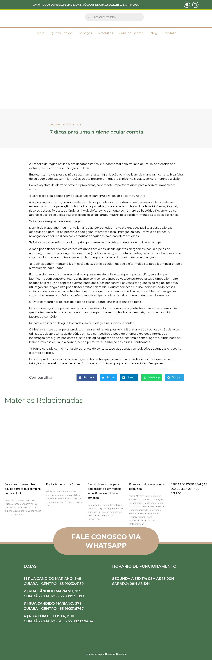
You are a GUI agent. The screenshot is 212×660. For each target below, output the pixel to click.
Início (40, 33)
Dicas (78, 124)
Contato (169, 33)
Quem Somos (62, 33)
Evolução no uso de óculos (63, 484)
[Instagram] (195, 5)
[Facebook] (187, 5)
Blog (153, 33)
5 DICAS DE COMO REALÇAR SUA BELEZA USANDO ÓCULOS (189, 489)
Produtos (105, 33)
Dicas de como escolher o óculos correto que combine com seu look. (23, 489)
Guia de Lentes (131, 33)
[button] (87, 377)
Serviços (85, 33)
